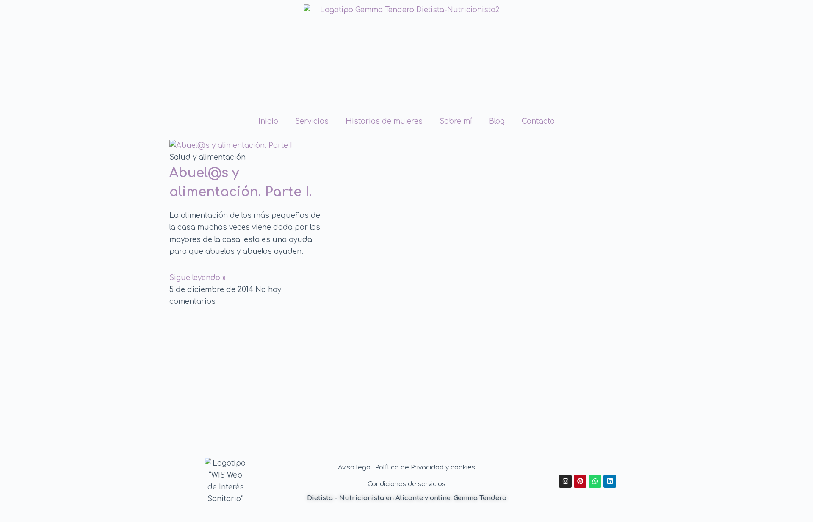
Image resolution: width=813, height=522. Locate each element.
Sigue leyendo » (197, 278)
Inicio (268, 121)
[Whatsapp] (595, 481)
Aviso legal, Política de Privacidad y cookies (406, 467)
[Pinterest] (580, 481)
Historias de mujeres (384, 121)
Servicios (312, 121)
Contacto (538, 121)
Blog (497, 121)
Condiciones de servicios (406, 484)
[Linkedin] (609, 481)
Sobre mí (456, 121)
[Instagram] (565, 481)
